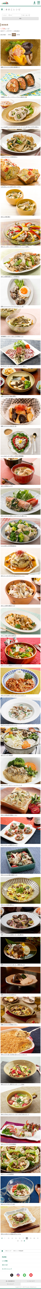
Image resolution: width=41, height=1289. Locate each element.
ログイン (34, 4)
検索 (20, 18)
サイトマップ (10, 1284)
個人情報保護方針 (10, 1281)
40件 (13, 34)
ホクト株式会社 (2, 1251)
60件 (18, 34)
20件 (9, 34)
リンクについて (31, 1281)
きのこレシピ (8, 1250)
